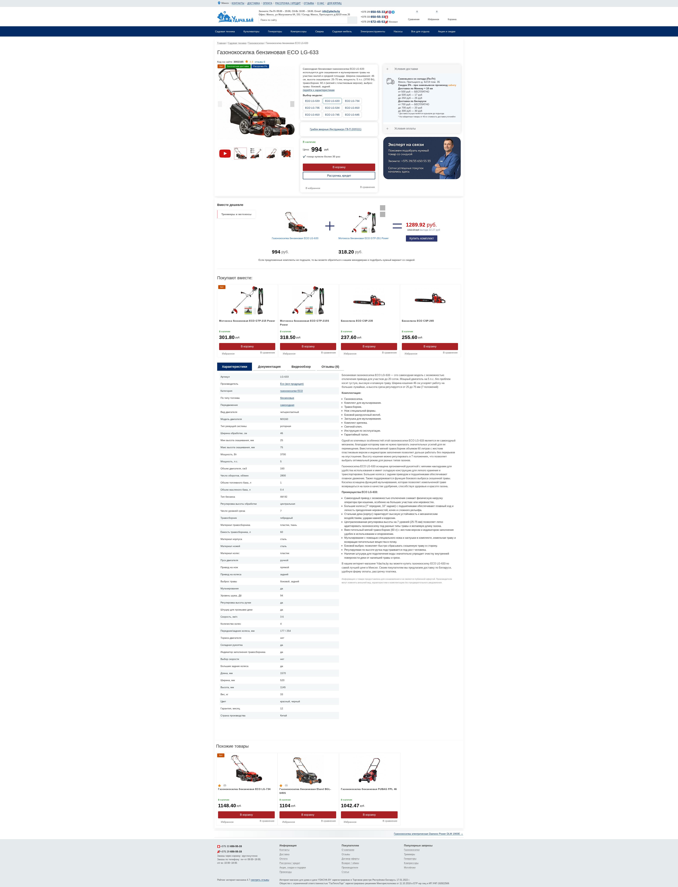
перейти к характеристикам (319, 90)
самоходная (287, 405)
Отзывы (309, 3)
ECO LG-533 (312, 101)
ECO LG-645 (352, 114)
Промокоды (285, 872)
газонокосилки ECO (291, 390)
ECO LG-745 (332, 114)
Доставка (253, 3)
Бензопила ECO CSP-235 (357, 320)
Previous (219, 105)
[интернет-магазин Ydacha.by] (235, 16)
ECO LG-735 (312, 107)
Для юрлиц (334, 3)
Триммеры (409, 854)
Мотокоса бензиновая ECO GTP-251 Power (363, 238)
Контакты (238, 3)
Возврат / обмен (350, 863)
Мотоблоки (409, 867)
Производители (350, 867)
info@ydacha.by (331, 11)
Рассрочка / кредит (288, 3)
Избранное (433, 16)
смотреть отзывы (260, 880)
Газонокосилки (412, 850)
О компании (348, 850)
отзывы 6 (257, 61)
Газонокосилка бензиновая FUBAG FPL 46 (369, 789)
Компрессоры (411, 863)
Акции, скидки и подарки (292, 867)
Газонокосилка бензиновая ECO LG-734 (244, 789)
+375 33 (373, 17)
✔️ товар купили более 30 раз (321, 156)
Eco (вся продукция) (292, 383)
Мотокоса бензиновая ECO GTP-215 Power (247, 320)
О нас (320, 3)
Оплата (267, 3)
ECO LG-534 (332, 107)
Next (292, 105)
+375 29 (373, 12)
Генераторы (410, 858)
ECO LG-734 (352, 101)
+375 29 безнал (379, 21)
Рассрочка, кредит (339, 175)
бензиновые (287, 397)
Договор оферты (350, 858)
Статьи (345, 872)
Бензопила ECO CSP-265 (418, 320)
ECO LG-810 (352, 107)
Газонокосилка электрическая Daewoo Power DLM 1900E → (428, 833)
